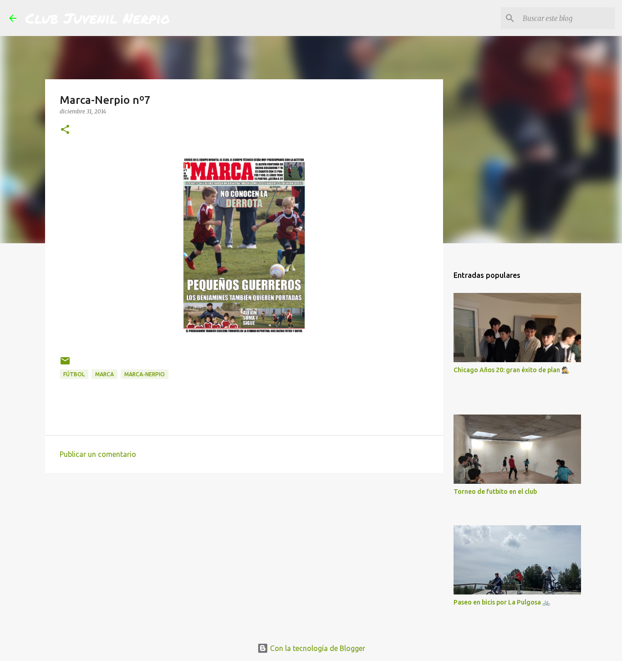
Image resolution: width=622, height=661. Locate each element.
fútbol (74, 374)
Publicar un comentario (98, 454)
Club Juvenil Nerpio (97, 17)
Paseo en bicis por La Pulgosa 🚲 (502, 602)
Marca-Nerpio (144, 374)
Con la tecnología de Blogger (316, 648)
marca (104, 374)
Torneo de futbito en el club (495, 491)
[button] (65, 130)
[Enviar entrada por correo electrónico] (65, 364)
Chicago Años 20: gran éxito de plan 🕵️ (511, 370)
